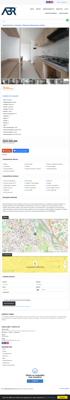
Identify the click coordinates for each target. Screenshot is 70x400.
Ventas (38, 9)
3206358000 (5, 336)
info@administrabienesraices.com (11, 340)
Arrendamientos (48, 9)
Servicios (59, 9)
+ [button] (4, 221)
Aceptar (62, 397)
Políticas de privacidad (9, 365)
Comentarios (6, 292)
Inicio (32, 9)
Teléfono (38, 287)
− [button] (4, 224)
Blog (66, 9)
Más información (50, 397)
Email (4, 287)
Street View (9, 88)
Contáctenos (63, 13)
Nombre (5, 282)
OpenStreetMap (64, 251)
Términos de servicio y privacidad (23, 306)
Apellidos (38, 282)
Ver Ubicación (30, 267)
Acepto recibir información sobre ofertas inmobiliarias (17, 300)
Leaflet (54, 251)
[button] (67, 29)
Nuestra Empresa (51, 13)
